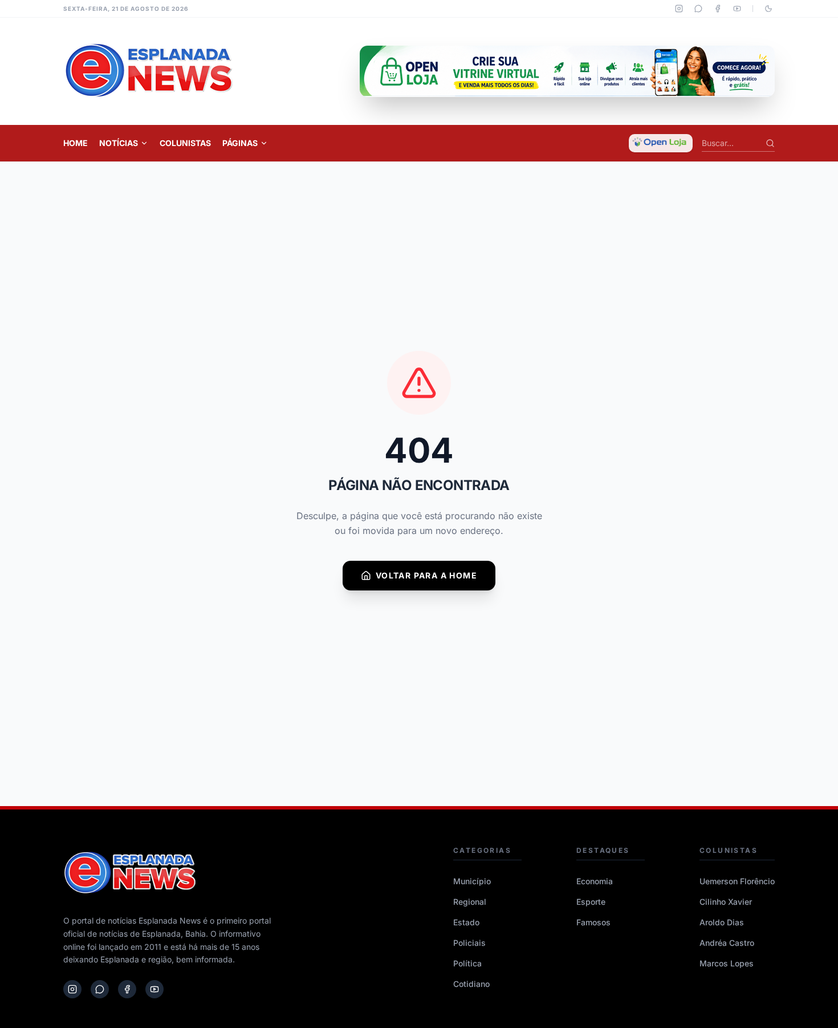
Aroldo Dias (721, 922)
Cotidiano (471, 984)
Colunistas (185, 143)
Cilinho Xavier (725, 901)
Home (75, 143)
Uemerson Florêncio (737, 881)
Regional (469, 901)
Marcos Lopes (726, 963)
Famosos (593, 922)
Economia (594, 881)
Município (472, 881)
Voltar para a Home (426, 575)
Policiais (469, 943)
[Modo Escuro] (768, 8)
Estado (466, 922)
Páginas (240, 143)
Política (467, 963)
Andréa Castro (726, 943)
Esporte (590, 901)
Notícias (118, 143)
